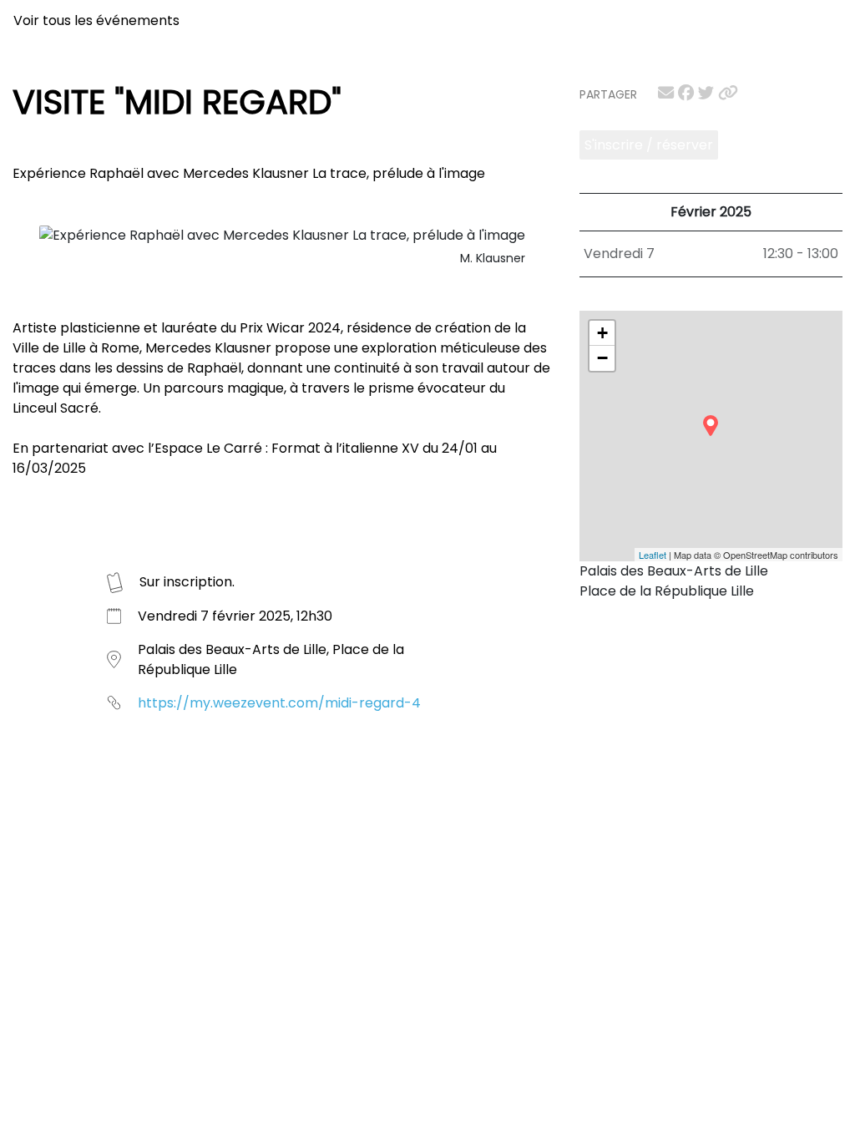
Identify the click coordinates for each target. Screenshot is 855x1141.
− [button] (602, 357)
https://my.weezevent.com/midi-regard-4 (279, 702)
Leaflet (652, 554)
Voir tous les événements (96, 20)
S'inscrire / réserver (648, 145)
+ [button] (602, 332)
